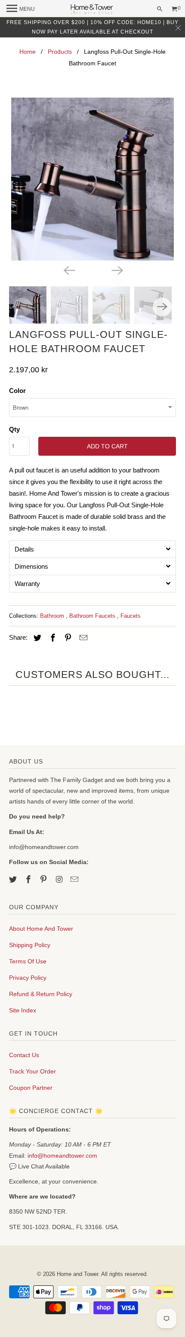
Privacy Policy (27, 977)
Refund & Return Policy (40, 993)
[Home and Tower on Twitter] (13, 879)
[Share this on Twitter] (36, 638)
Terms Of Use (27, 961)
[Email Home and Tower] (75, 879)
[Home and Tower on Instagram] (60, 879)
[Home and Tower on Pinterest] (44, 879)
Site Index (22, 1010)
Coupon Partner (30, 1087)
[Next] (116, 270)
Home (27, 51)
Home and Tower (77, 1274)
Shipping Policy (29, 944)
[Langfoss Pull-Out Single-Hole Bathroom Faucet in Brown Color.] (92, 179)
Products (60, 51)
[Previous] (68, 270)
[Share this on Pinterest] (67, 638)
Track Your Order (32, 1071)
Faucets (130, 616)
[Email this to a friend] (82, 638)
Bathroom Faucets (93, 616)
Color (17, 390)
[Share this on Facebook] (52, 638)
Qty (14, 429)
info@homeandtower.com (62, 1155)
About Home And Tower (41, 928)
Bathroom (53, 616)
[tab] (92, 549)
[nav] (20, 8)
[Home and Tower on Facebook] (29, 879)
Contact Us (24, 1055)
